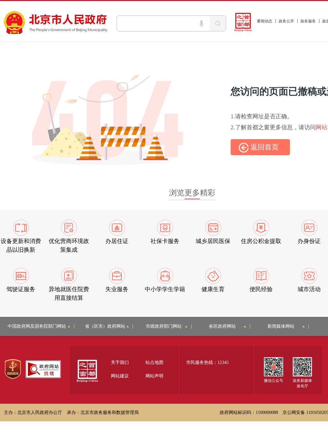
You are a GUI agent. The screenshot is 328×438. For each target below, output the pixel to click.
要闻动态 (264, 21)
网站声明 (154, 376)
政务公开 (286, 21)
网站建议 (120, 376)
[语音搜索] (201, 23)
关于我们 (120, 362)
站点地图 (154, 362)
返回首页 (264, 147)
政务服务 (308, 21)
